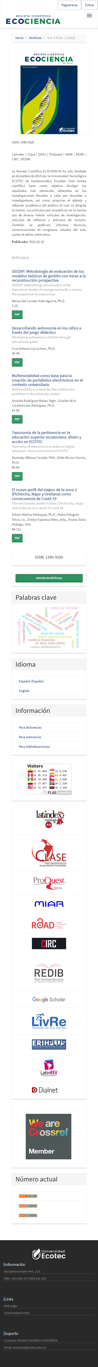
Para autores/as (30, 737)
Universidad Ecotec (17, 1313)
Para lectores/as (30, 727)
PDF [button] (17, 314)
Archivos (35, 38)
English (24, 691)
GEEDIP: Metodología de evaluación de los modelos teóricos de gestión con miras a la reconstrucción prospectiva (49, 282)
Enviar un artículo (49, 578)
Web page (10, 1306)
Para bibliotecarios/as (34, 746)
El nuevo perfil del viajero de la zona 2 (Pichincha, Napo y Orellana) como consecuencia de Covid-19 (47, 498)
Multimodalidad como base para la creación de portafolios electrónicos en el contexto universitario (47, 384)
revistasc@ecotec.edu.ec (29, 1347)
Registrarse (69, 5)
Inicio (19, 38)
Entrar (89, 5)
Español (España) (31, 681)
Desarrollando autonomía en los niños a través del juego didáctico (46, 334)
